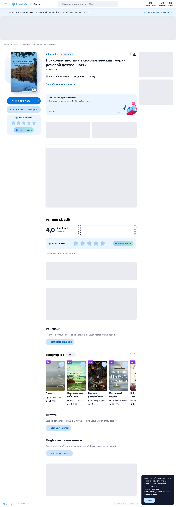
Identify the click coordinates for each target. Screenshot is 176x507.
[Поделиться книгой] (134, 54)
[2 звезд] (18, 123)
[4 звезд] (29, 123)
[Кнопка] (130, 354)
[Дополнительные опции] (38, 100)
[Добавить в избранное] (130, 54)
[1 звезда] (13, 123)
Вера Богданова (75, 400)
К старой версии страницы (156, 12)
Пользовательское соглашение (126, 504)
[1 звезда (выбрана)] (48, 54)
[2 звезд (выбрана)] (51, 54)
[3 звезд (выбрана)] (53, 54)
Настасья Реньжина (119, 400)
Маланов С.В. (52, 69)
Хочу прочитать (21, 100)
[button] (24, 72)
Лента (36, 4)
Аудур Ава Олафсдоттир (58, 397)
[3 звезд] (24, 123)
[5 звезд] (34, 123)
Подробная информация (59, 84)
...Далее (153, 494)
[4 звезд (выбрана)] (55, 54)
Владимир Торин (96, 400)
